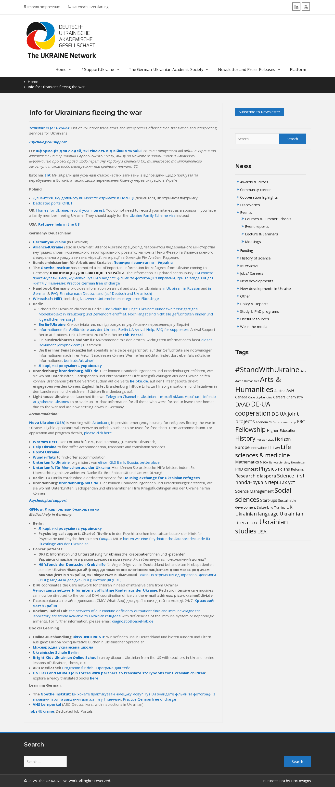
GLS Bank (117, 462)
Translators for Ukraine (49, 127)
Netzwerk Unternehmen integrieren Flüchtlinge (119, 298)
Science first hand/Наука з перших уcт (270, 479)
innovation (259, 447)
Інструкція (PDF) (107, 579)
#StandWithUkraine (267, 369)
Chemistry (294, 396)
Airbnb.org (101, 422)
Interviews (249, 265)
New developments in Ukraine (265, 288)
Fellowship (250, 429)
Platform (298, 69)
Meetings (253, 241)
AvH (290, 390)
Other (245, 296)
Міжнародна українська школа (63, 647)
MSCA (264, 462)
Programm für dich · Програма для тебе (96, 667)
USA (261, 531)
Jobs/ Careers (251, 273)
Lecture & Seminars (261, 233)
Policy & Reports (254, 303)
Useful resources (254, 318)
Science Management (254, 491)
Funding (246, 250)
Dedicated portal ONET (53, 203)
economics (263, 422)
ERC (301, 421)
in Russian (191, 288)
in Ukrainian (172, 288)
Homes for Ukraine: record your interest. (71, 210)
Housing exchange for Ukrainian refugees (161, 477)
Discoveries (250, 204)
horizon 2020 (265, 439)
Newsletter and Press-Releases (246, 69)
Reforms (297, 469)
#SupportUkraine (97, 69)
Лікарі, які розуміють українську (70, 365)
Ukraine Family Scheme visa (152, 215)
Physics (268, 468)
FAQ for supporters (172, 329)
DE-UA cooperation (253, 409)
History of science (255, 258)
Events (246, 212)
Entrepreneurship (284, 422)
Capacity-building (260, 397)
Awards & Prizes (254, 181)
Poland (284, 469)
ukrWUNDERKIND (88, 636)
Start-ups (268, 500)
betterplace (150, 462)
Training (279, 507)
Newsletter (298, 462)
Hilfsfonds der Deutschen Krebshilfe (72, 564)
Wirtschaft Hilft (48, 298)
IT (270, 447)
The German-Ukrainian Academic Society (166, 69)
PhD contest (246, 469)
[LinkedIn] (296, 6)
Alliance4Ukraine (48, 246)
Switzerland (265, 507)
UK (289, 507)
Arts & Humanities (258, 384)
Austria (279, 390)
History (245, 438)
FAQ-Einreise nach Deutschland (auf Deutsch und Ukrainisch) (101, 293)
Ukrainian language (257, 514)
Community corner (255, 189)
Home (60, 69)
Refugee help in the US (59, 224)
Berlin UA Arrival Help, (136, 329)
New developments (256, 280)
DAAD (242, 404)
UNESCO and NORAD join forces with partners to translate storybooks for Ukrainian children (119, 672)
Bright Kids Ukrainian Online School (65, 657)
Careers (279, 397)
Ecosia (132, 462)
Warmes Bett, (46, 441)
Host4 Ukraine (46, 451)
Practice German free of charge (93, 283)
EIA (47, 175)
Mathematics (247, 462)
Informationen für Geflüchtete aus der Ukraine (77, 329)
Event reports (257, 226)
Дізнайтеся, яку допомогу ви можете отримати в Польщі (83, 197)
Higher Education (281, 430)
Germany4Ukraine (49, 241)
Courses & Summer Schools (268, 218)
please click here (98, 432)
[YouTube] (306, 6)
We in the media (253, 326)
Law (276, 447)
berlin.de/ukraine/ (78, 360)
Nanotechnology (279, 462)
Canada (241, 397)
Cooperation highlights (259, 197)
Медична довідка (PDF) (70, 579)
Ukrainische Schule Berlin (55, 652)
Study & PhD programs (259, 311)
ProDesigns (301, 780)
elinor (102, 462)
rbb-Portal (132, 334)
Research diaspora (255, 476)
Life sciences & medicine (263, 451)
